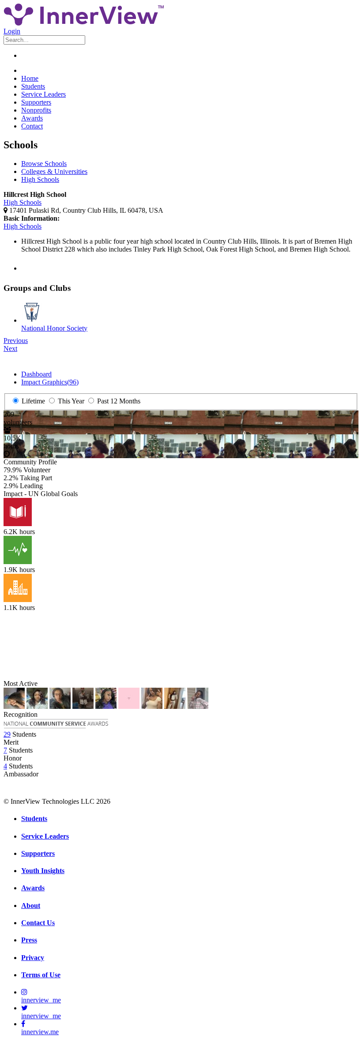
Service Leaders (43, 94)
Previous (16, 340)
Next (10, 348)
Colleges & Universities (54, 171)
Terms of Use (40, 975)
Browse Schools (44, 163)
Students (33, 86)
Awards (32, 118)
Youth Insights (42, 870)
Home (29, 78)
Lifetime (32, 401)
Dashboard (36, 374)
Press (29, 940)
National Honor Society (54, 328)
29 (7, 734)
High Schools (40, 179)
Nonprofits (36, 110)
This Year (70, 401)
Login (12, 31)
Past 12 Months (117, 401)
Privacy (32, 957)
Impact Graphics (50, 382)
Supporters (36, 102)
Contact (32, 126)
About (30, 905)
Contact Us (38, 922)
